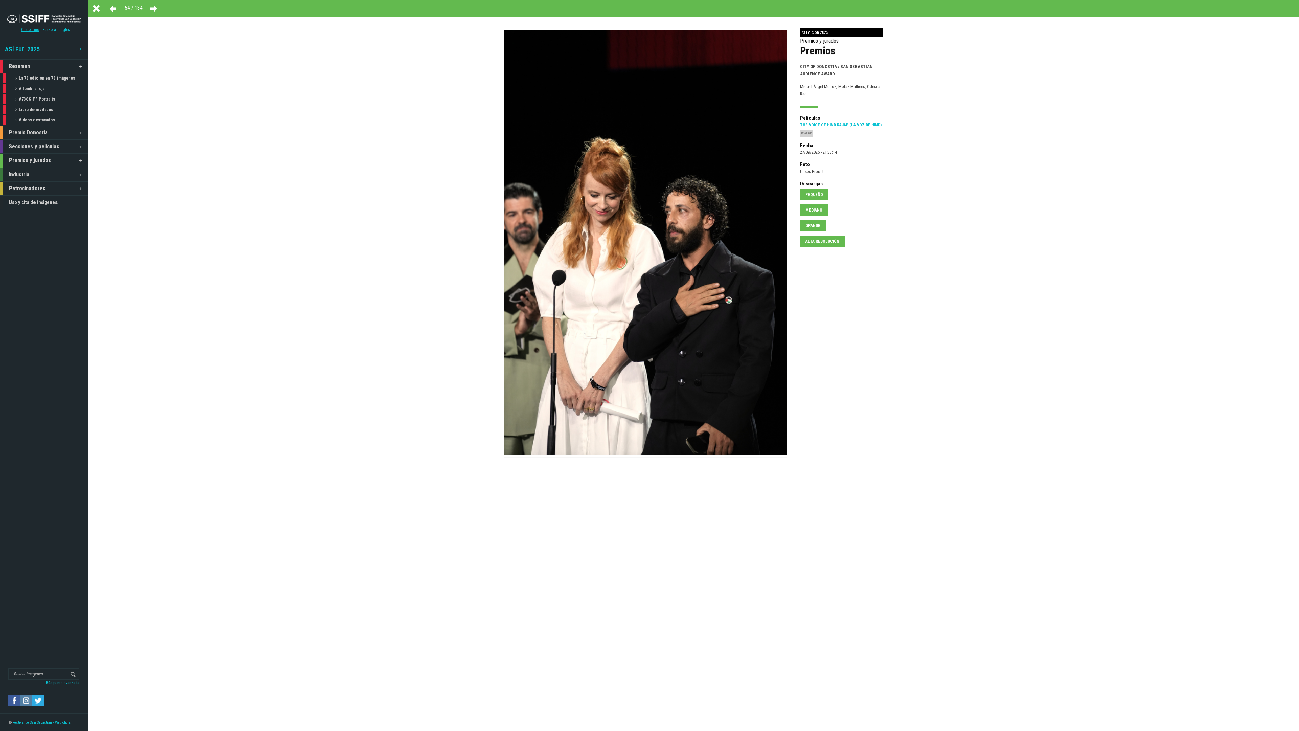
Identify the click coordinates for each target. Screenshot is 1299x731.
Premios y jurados (30, 160)
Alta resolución (822, 241)
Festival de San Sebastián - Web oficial (42, 722)
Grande (812, 225)
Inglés (65, 29)
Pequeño (814, 194)
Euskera (49, 29)
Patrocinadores (27, 188)
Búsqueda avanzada (62, 682)
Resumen (19, 66)
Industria (19, 174)
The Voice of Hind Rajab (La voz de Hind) (841, 125)
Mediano (813, 210)
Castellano (30, 29)
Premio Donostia (28, 132)
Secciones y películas (34, 146)
